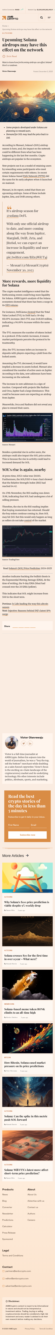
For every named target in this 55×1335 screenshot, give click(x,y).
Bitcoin (7, 1057)
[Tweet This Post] (21, 625)
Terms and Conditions (12, 1256)
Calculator (7, 1227)
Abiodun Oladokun (12, 1017)
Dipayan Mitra (10, 910)
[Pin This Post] (27, 625)
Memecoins (9, 1004)
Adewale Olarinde (11, 964)
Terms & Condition (46, 1329)
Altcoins (7, 33)
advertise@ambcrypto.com (18, 1286)
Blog (4, 1201)
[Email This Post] (33, 625)
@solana (13, 215)
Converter (7, 1207)
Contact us (33, 1207)
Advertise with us (36, 1201)
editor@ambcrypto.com (17, 1279)
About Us (32, 1195)
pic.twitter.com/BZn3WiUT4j (27, 257)
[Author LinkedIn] (30, 743)
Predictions (7, 1220)
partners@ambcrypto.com (18, 1271)
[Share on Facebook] (15, 625)
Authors (31, 1214)
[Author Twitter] (23, 743)
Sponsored (7, 1239)
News (5, 1195)
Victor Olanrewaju (9, 71)
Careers (31, 1220)
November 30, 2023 (20, 270)
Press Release (8, 1233)
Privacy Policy (30, 1329)
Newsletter (7, 1214)
